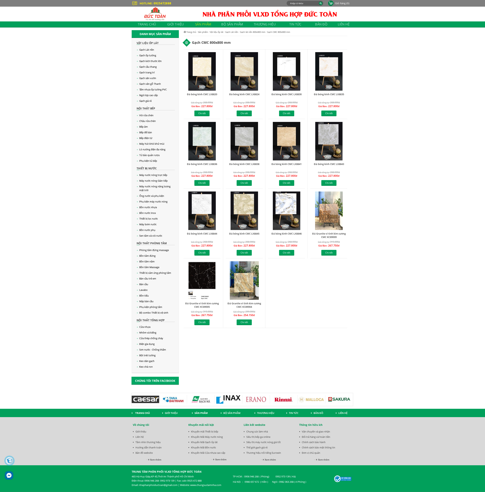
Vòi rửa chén (146, 115)
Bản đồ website (144, 452)
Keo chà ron (146, 366)
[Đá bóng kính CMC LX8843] (329, 141)
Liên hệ (139, 437)
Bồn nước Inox (147, 213)
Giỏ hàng (342, 3)
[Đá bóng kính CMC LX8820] (202, 71)
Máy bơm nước (147, 224)
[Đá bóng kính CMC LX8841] (286, 141)
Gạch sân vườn (147, 78)
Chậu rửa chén (147, 121)
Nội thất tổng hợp (151, 320)
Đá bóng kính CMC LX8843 (329, 164)
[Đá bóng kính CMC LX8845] (244, 210)
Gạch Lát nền (146, 49)
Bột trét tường (147, 355)
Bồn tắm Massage (149, 267)
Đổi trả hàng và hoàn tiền (316, 437)
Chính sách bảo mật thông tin (318, 447)
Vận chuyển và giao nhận (316, 431)
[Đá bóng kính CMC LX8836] (202, 141)
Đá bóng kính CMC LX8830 (286, 94)
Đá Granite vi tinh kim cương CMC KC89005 (202, 305)
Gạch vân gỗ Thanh (150, 84)
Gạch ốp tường (147, 55)
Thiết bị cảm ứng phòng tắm (155, 273)
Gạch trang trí (147, 72)
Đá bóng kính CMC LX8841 (286, 164)
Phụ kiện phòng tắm (150, 307)
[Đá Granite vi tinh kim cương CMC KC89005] (202, 280)
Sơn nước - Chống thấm (152, 349)
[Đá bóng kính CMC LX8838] (244, 141)
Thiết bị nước (147, 168)
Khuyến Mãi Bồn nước (203, 447)
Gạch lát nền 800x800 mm (252, 32)
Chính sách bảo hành (313, 442)
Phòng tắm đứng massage (154, 250)
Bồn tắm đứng (147, 255)
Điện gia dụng (147, 344)
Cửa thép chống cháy (151, 338)
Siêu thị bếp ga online (258, 437)
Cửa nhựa (144, 327)
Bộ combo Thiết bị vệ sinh (153, 312)
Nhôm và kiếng (147, 332)
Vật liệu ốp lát (148, 43)
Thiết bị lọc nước (148, 218)
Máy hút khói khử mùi (151, 143)
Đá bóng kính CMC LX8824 (244, 94)
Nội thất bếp (146, 108)
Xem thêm (155, 459)
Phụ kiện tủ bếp (148, 160)
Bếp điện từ (145, 138)
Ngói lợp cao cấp (148, 95)
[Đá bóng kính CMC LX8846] (286, 210)
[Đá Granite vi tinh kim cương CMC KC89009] (329, 210)
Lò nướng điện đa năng (152, 149)
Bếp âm (143, 126)
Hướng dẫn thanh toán (148, 447)
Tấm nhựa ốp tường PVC (153, 89)
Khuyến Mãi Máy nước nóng (207, 437)
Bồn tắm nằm (147, 261)
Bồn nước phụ (147, 230)
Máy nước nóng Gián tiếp (153, 180)
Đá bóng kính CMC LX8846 (286, 233)
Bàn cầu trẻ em (147, 278)
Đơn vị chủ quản (311, 452)
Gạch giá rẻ (145, 101)
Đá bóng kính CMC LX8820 (202, 94)
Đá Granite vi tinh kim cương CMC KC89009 (329, 235)
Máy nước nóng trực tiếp (153, 175)
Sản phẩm (203, 32)
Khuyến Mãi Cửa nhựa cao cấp (208, 452)
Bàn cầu (143, 284)
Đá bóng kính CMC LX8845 (244, 233)
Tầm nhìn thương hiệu (148, 442)
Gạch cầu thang (148, 66)
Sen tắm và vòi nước (150, 235)
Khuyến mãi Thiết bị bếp (204, 431)
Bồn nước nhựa (148, 207)
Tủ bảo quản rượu (149, 155)
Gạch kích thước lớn (150, 61)
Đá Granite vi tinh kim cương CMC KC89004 (244, 305)
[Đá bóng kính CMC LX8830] (286, 71)
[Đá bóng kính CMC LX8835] (329, 71)
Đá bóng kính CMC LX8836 (202, 164)
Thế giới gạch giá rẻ (257, 447)
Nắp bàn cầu (146, 301)
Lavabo (143, 290)
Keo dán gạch (146, 361)
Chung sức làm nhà (257, 431)
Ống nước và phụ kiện (151, 196)
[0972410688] (10, 461)
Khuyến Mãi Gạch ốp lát (204, 442)
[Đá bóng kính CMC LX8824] (244, 71)
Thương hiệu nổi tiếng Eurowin (263, 452)
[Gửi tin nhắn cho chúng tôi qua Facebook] (9, 475)
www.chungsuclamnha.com (205, 485)
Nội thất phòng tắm (152, 243)
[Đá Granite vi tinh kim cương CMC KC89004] (244, 280)
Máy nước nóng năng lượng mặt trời (155, 188)
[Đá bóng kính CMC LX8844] (202, 210)
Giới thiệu (140, 431)
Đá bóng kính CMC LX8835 (329, 94)
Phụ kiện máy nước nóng (153, 201)
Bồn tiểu (144, 295)
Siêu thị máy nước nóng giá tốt (263, 442)
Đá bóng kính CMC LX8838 (244, 164)
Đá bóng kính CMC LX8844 (202, 233)
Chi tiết (202, 113)
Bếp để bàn (145, 132)
